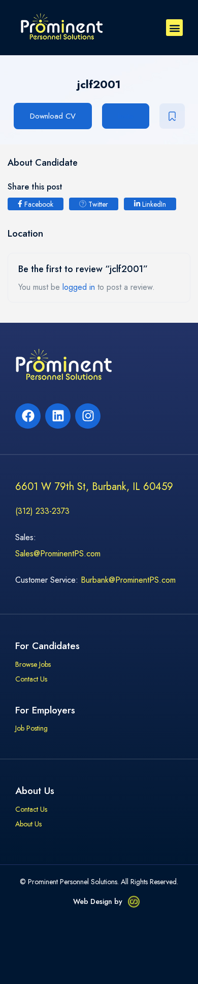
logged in (78, 287)
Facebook (37, 204)
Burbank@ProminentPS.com (128, 580)
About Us (28, 824)
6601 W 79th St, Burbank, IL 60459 (94, 486)
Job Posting (31, 728)
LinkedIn (153, 204)
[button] (174, 27)
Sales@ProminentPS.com (58, 553)
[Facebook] (28, 416)
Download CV (53, 116)
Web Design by (97, 901)
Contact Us (31, 679)
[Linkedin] (58, 416)
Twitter (97, 204)
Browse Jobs (33, 664)
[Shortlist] (172, 116)
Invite (126, 116)
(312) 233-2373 (42, 511)
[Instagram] (88, 416)
